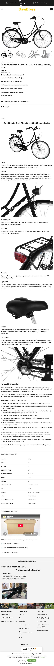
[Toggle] (2, 552)
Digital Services (41, 621)
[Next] (51, 55)
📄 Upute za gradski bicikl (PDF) (10, 543)
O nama (21, 614)
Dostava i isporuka (24, 625)
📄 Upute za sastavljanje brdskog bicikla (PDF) (14, 547)
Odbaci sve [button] (22, 660)
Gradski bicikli (10, 62)
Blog (20, 637)
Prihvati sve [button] (32, 660)
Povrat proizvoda (24, 628)
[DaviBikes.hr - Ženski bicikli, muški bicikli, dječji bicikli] (27, 9)
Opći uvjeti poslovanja (43, 618)
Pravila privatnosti (42, 614)
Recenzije (22, 621)
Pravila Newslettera (42, 630)
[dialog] (27, 659)
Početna (3, 62)
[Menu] (2, 9)
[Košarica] (51, 9)
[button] (26, 663)
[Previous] (3, 587)
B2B (20, 618)
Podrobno (43, 657)
